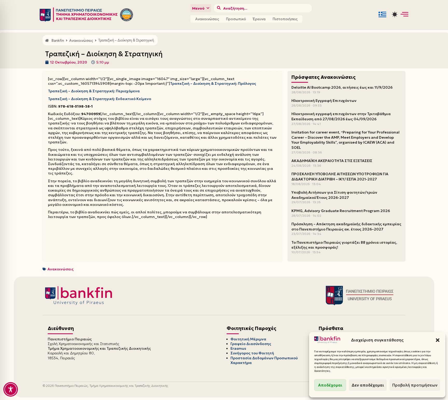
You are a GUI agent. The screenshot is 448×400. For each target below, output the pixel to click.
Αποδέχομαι (330, 385)
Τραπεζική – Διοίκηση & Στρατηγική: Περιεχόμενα (94, 91)
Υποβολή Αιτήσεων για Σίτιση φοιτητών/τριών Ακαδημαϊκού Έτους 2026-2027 (334, 195)
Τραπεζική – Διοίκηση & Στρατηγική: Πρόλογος (213, 83)
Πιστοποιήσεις (285, 19)
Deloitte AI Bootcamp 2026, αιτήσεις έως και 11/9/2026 (342, 87)
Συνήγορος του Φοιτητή (252, 353)
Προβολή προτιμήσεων (414, 385)
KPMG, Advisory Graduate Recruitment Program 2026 (340, 210)
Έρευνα (259, 19)
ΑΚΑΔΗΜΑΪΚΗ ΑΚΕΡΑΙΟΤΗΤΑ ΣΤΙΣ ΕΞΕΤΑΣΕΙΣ (331, 160)
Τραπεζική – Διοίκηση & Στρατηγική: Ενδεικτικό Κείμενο (99, 98)
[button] (437, 340)
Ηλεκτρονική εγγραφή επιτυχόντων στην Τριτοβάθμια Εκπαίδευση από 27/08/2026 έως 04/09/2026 (341, 116)
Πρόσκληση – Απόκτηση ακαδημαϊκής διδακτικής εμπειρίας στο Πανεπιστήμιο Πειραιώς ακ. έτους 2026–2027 (346, 226)
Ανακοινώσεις (207, 19)
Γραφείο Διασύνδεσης (250, 343)
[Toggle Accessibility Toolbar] (10, 389)
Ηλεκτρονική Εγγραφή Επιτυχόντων (323, 100)
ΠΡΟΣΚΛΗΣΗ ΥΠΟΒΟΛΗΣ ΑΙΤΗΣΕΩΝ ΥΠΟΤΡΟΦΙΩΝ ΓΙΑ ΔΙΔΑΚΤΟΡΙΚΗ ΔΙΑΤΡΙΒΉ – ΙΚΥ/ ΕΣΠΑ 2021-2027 (339, 176)
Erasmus (238, 348)
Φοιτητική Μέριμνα (248, 339)
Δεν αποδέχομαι (368, 385)
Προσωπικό (236, 19)
